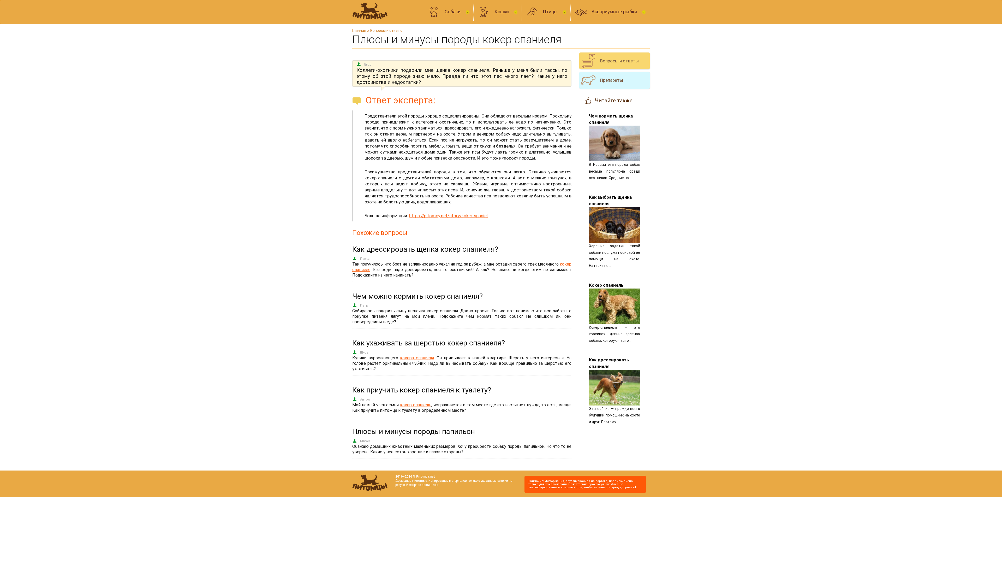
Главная (359, 30)
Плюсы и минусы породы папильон (413, 431)
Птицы (551, 11)
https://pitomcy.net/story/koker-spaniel (448, 215)
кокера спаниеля (417, 357)
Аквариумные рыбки (615, 11)
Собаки (453, 11)
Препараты (611, 80)
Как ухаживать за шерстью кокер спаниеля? (428, 343)
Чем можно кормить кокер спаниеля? (417, 296)
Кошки (502, 11)
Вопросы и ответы (386, 30)
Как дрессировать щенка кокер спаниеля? (425, 249)
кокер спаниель (415, 404)
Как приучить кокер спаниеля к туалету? (421, 390)
